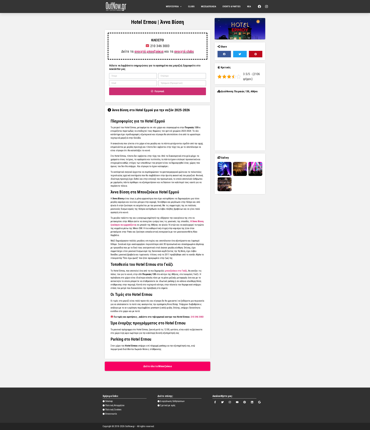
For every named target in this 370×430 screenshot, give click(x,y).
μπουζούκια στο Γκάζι (176, 270)
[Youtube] (237, 402)
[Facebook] (259, 6)
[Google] (259, 402)
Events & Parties (232, 6)
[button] (157, 366)
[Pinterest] (244, 402)
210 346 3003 (197, 316)
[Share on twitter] (240, 54)
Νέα (249, 6)
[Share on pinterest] (255, 54)
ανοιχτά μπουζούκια (148, 51)
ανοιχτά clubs (184, 51)
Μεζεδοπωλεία (208, 6)
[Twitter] (222, 402)
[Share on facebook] (224, 54)
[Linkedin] (252, 402)
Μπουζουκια (172, 6)
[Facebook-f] (215, 402)
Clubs (191, 6)
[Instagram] (266, 6)
